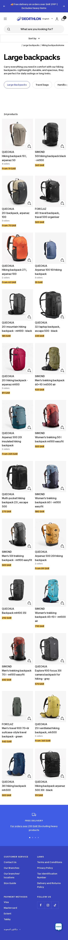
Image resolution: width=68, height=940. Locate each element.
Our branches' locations (12, 875)
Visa (6, 902)
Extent (7, 913)
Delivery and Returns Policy (49, 885)
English (46, 19)
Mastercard (10, 907)
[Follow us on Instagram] (47, 905)
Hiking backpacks (50, 45)
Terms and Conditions (49, 862)
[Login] (56, 18)
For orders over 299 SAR (24, 826)
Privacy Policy (45, 868)
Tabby (7, 919)
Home (61, 45)
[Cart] (62, 18)
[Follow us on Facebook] (40, 905)
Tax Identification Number (47, 875)
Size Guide (10, 883)
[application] (58, 927)
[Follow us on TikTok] (55, 905)
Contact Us (10, 862)
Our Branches (11, 868)
